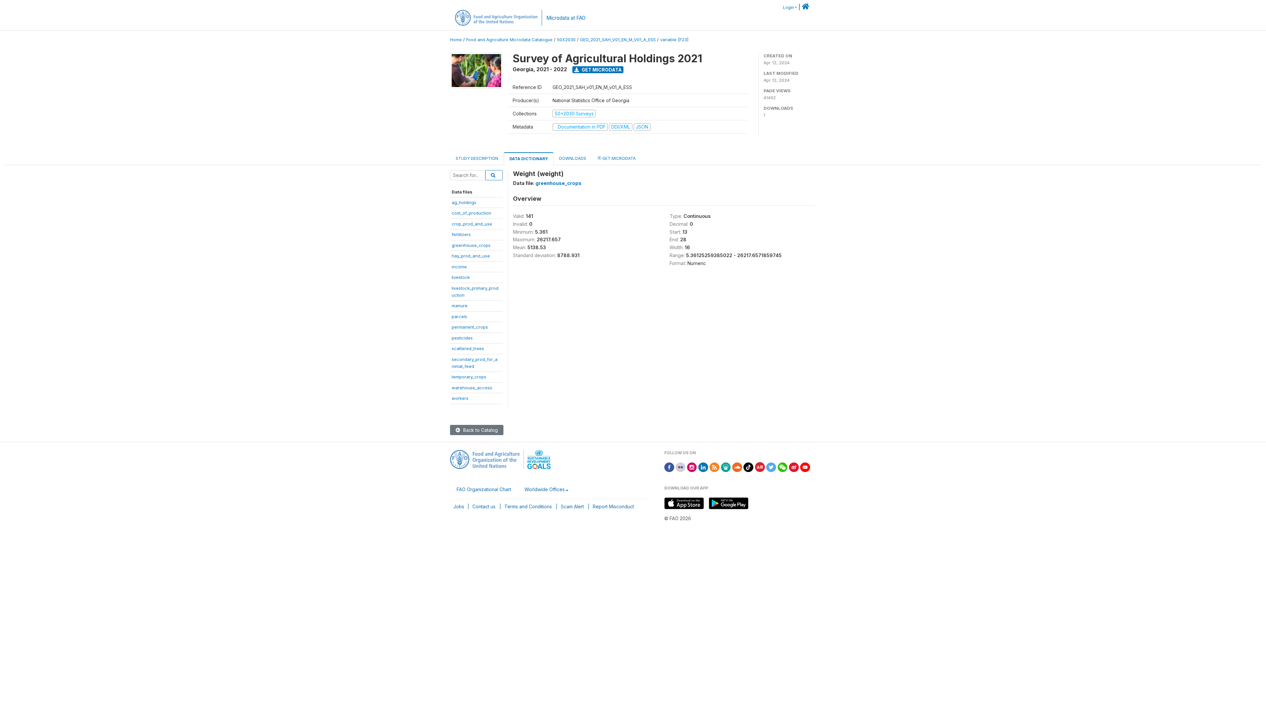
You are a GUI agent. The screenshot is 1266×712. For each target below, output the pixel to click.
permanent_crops (470, 327)
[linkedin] (703, 466)
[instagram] (692, 466)
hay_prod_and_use (471, 255)
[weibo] (794, 466)
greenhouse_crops (471, 245)
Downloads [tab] (572, 158)
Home (456, 39)
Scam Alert (572, 506)
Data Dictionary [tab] (528, 158)
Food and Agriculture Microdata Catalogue (509, 39)
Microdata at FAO (566, 18)
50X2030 (566, 39)
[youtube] (805, 466)
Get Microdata (601, 70)
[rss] (714, 466)
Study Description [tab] (477, 158)
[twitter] (771, 466)
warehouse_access (472, 387)
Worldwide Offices (545, 489)
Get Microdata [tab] (618, 158)
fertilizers (461, 234)
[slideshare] (726, 466)
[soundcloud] (737, 466)
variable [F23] (674, 39)
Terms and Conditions (528, 506)
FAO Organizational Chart (484, 489)
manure (459, 305)
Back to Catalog (480, 430)
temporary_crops (469, 376)
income (459, 266)
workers (460, 398)
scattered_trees (468, 348)
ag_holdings (464, 202)
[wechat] (783, 466)
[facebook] (669, 466)
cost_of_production (471, 213)
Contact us (484, 506)
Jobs (458, 506)
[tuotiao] (760, 466)
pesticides (462, 338)
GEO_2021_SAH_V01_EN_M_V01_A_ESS (618, 39)
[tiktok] (748, 466)
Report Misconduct (613, 506)
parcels (459, 316)
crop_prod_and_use (472, 223)
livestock (461, 277)
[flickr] (680, 466)
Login (788, 7)
